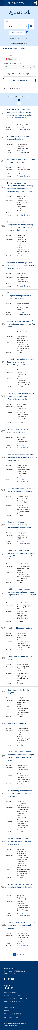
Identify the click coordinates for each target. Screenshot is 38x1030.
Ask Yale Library (10, 992)
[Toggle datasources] (26, 43)
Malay (10, 59)
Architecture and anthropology (20, 67)
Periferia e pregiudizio (17, 723)
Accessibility (9, 1008)
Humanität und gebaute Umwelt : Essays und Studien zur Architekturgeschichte (22, 396)
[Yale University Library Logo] (19, 2)
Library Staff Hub (11, 1017)
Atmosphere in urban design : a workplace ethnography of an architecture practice (20, 295)
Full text (21, 127)
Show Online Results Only (19, 80)
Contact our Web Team (13, 1002)
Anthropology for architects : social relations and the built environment (20, 793)
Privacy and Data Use (12, 1014)
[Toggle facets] (34, 88)
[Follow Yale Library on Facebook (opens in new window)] (5, 979)
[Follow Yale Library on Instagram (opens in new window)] (9, 979)
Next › (28, 97)
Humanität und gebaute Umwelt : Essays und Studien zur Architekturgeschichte (21, 362)
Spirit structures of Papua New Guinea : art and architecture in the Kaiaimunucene (21, 265)
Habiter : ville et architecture (20, 628)
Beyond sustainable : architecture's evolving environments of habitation (19, 525)
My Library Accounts (12, 995)
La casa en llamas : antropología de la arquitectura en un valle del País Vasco (21, 324)
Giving (6, 1011)
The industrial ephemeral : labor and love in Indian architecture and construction (22, 457)
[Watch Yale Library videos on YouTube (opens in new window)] (12, 979)
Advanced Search (17, 33)
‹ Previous (19, 97)
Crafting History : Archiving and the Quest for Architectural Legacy (21, 925)
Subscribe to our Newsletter (15, 999)
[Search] (31, 26)
